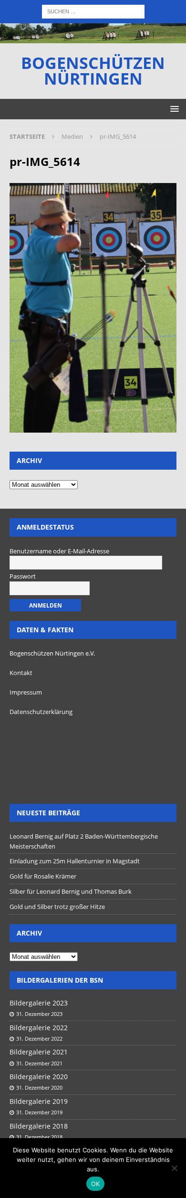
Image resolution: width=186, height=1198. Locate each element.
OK (95, 1184)
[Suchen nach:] (93, 10)
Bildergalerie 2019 (39, 1101)
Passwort (23, 576)
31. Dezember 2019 (39, 1112)
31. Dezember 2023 (39, 1013)
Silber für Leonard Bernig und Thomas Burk (71, 891)
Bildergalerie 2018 (39, 1125)
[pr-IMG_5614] (93, 426)
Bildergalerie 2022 (39, 1027)
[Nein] (174, 1168)
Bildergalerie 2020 (39, 1076)
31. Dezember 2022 (39, 1038)
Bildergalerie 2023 (39, 1002)
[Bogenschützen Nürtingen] (93, 37)
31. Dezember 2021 (39, 1063)
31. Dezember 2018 (39, 1136)
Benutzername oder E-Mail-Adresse (59, 551)
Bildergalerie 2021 (39, 1051)
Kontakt (21, 672)
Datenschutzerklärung (41, 711)
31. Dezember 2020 (39, 1087)
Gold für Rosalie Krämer (43, 876)
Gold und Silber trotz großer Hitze (57, 906)
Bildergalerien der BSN (60, 980)
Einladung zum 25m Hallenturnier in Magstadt (75, 861)
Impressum (26, 692)
